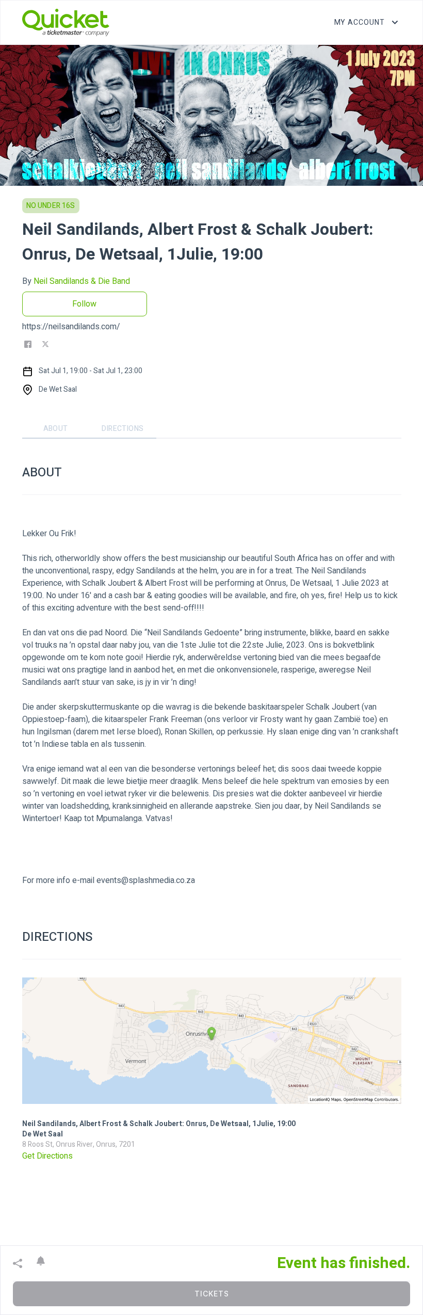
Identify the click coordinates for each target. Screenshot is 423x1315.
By (76, 281)
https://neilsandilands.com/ (71, 326)
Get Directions (47, 1156)
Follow (84, 304)
